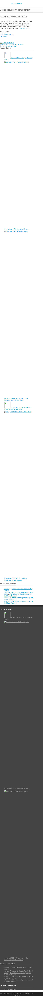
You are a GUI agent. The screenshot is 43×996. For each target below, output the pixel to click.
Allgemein (3, 36)
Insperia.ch (16, 995)
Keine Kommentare (6, 34)
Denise (6, 589)
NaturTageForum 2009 (14, 16)
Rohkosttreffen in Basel (25, 592)
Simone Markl (9, 592)
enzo (6, 594)
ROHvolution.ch (16, 4)
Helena (6, 598)
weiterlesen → (25, 28)
